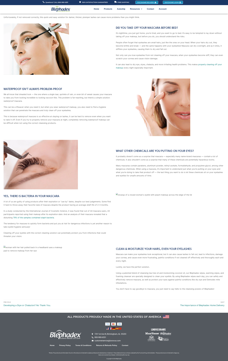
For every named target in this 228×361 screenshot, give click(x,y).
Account (162, 9)
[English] (107, 328)
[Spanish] (117, 328)
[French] (110, 328)
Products (108, 9)
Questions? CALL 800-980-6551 (56, 2)
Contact (150, 9)
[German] (114, 328)
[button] (136, 9)
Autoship (121, 9)
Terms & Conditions (83, 345)
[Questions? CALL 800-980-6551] (44, 2)
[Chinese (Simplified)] (120, 328)
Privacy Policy (65, 345)
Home (96, 9)
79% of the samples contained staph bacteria (33, 217)
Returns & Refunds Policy (106, 345)
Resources (135, 9)
